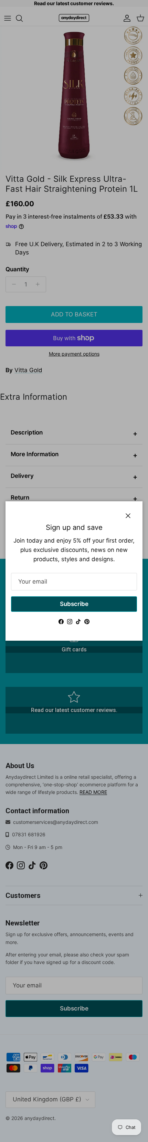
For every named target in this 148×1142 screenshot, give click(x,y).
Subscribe (74, 603)
